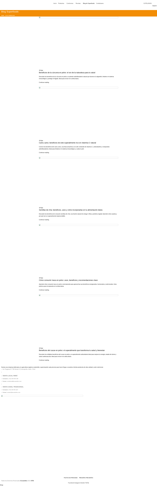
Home (2, 15)
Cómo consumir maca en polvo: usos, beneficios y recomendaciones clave (68, 280)
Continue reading (44, 82)
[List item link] (78, 384)
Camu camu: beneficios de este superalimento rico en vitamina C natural (67, 143)
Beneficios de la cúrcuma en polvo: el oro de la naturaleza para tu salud (67, 73)
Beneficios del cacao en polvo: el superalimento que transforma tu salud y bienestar (72, 350)
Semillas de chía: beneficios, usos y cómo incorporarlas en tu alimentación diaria (70, 210)
